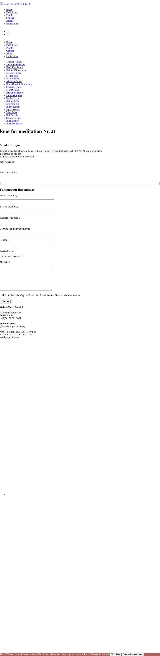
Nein (118, 654)
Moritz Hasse (12, 89)
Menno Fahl (12, 75)
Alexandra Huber (14, 92)
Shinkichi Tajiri (13, 118)
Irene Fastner (12, 78)
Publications (12, 23)
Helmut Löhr (12, 101)
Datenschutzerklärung (132, 654)
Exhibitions (12, 12)
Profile (9, 15)
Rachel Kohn (12, 98)
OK (112, 654)
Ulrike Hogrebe (14, 95)
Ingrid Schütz (13, 109)
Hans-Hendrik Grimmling (19, 84)
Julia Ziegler (12, 120)
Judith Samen (13, 106)
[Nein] (145, 655)
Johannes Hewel (14, 123)
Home (9, 9)
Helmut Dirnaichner (16, 70)
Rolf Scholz (12, 115)
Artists (9, 20)
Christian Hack (13, 87)
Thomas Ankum (14, 61)
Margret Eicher (13, 73)
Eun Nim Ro (12, 104)
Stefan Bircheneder (15, 64)
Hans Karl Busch (14, 67)
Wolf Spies (11, 112)
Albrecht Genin (14, 81)
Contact (10, 18)
